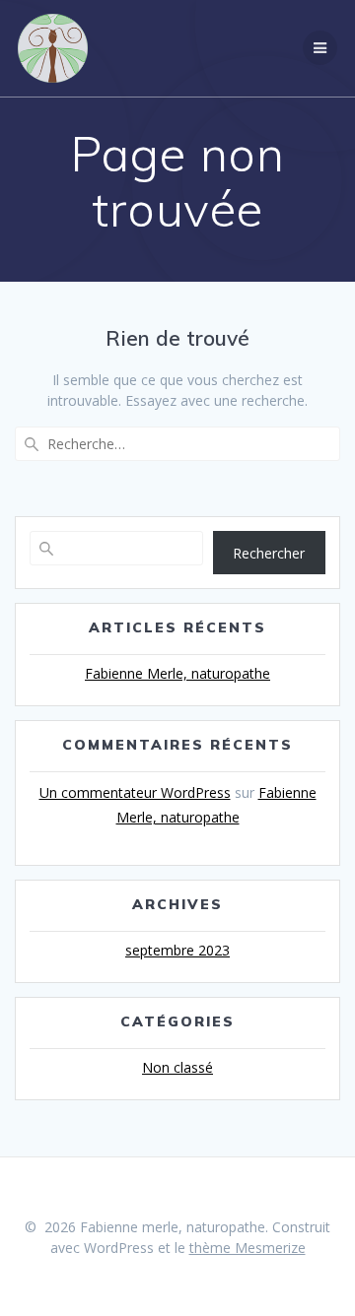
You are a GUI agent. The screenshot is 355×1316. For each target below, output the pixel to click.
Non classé (177, 1067)
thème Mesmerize (247, 1247)
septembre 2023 (177, 950)
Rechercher (269, 553)
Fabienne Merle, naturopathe (177, 673)
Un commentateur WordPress (135, 792)
